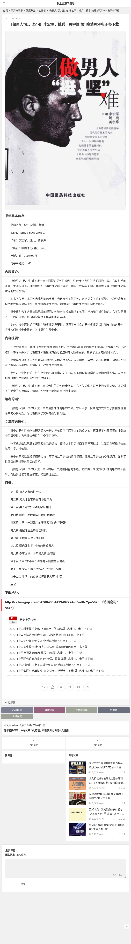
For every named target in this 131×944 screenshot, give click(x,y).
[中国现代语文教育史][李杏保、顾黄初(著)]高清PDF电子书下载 (51, 658)
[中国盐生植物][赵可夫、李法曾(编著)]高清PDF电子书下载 (48, 646)
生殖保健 (17, 716)
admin (15, 725)
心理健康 (17, 710)
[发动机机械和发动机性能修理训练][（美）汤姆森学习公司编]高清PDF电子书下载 (106, 782)
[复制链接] (78, 687)
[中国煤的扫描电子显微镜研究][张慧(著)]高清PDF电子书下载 (49, 664)
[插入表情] (114, 875)
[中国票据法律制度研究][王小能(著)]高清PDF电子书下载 (47, 635)
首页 (5, 10)
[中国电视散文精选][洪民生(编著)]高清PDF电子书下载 (45, 652)
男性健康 (49, 710)
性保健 (42, 10)
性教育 (113, 710)
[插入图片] (120, 875)
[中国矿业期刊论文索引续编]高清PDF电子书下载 (42, 640)
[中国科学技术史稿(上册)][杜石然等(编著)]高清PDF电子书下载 (50, 628)
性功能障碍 (82, 710)
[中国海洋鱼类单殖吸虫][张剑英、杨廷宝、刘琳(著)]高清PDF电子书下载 (56, 670)
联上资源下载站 (66, 3)
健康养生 (30, 10)
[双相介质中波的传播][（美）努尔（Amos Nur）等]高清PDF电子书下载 (106, 813)
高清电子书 (17, 10)
